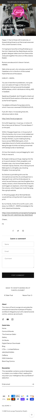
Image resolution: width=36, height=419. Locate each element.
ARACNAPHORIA (8, 352)
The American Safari (9, 334)
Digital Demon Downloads (11, 343)
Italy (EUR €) (5, 405)
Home (4, 328)
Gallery (4, 337)
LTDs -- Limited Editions (10, 349)
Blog (3, 346)
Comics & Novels (8, 331)
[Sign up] (33, 384)
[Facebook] (3, 319)
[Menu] (3, 12)
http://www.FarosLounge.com (12, 118)
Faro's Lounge (11, 411)
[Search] (28, 12)
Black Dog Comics (8, 361)
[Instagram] (12, 319)
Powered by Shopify (21, 411)
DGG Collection (7, 358)
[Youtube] (8, 319)
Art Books (5, 340)
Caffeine (5, 355)
